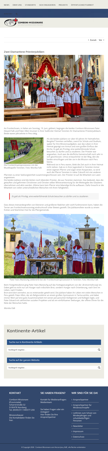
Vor (100, 40)
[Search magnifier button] (99, 350)
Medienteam (46, 402)
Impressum (78, 431)
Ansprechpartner (48, 417)
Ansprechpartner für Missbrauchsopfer (82, 406)
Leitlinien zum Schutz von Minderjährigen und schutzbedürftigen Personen (84, 417)
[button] (17, 13)
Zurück (93, 40)
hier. (11, 420)
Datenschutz (78, 437)
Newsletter (78, 426)
